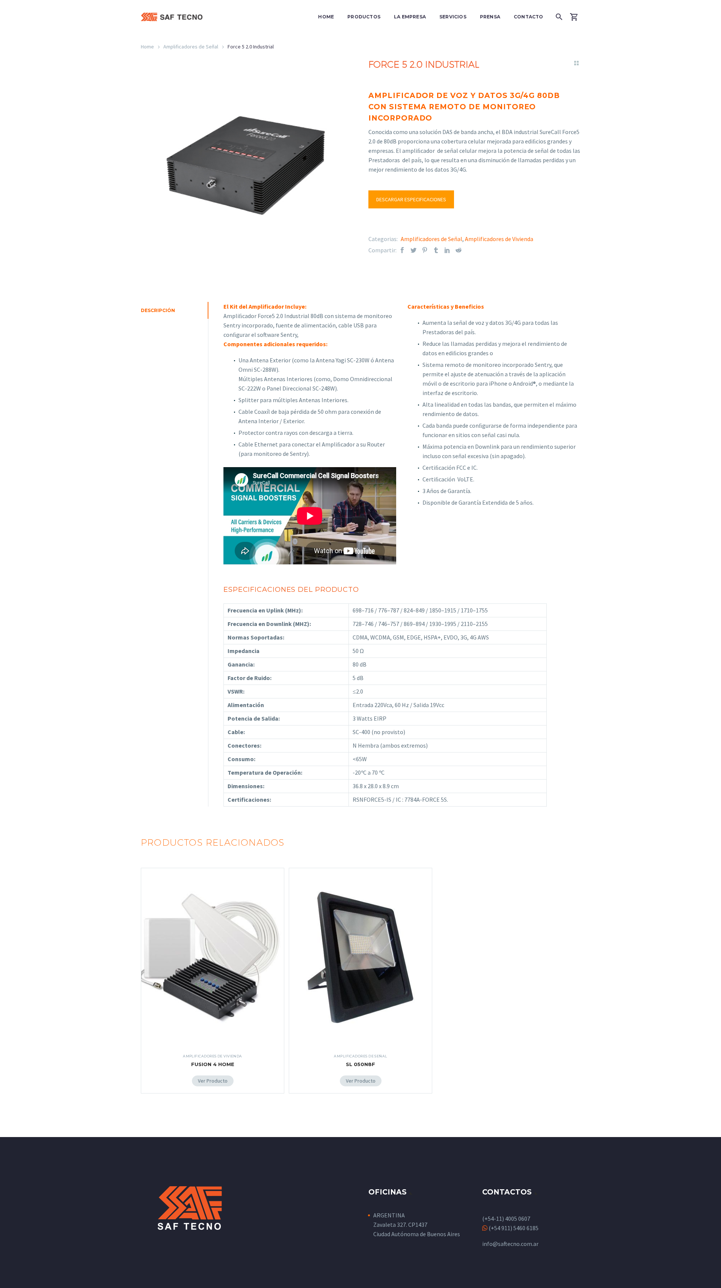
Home (326, 17)
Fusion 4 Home (212, 1064)
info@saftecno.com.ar (510, 1243)
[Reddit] (458, 250)
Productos (363, 17)
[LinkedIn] (447, 250)
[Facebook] (402, 250)
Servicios (452, 17)
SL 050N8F (360, 1064)
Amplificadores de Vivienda (499, 239)
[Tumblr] (436, 250)
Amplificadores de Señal (190, 46)
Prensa (490, 17)
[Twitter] (413, 250)
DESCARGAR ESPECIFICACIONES (411, 199)
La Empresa (410, 17)
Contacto (528, 17)
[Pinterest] (424, 250)
